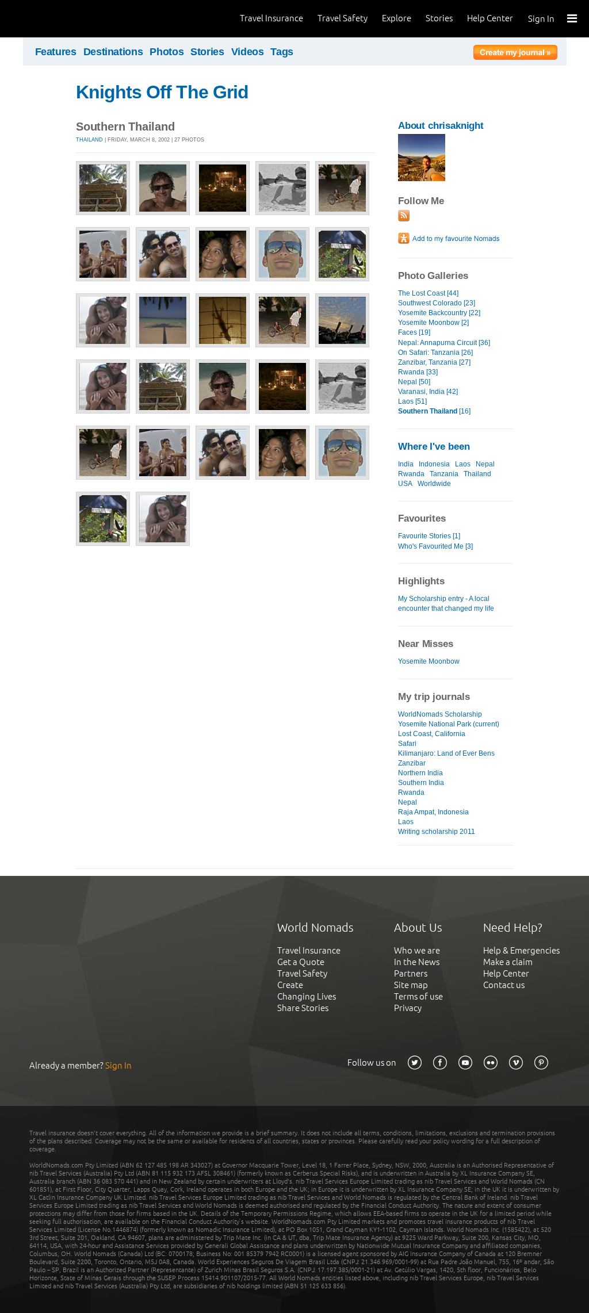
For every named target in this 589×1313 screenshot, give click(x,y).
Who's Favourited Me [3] (435, 546)
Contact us (504, 985)
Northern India (420, 773)
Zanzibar (412, 763)
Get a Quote (300, 962)
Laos (463, 464)
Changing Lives (306, 996)
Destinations (113, 52)
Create (290, 985)
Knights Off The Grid (162, 92)
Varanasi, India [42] (428, 392)
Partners (410, 973)
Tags (281, 52)
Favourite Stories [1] (429, 536)
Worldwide (434, 484)
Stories (439, 18)
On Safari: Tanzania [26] (435, 353)
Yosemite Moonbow (429, 661)
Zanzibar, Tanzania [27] (434, 362)
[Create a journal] (515, 54)
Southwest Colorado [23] (436, 303)
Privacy (408, 1008)
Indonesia (434, 464)
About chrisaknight (441, 125)
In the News (416, 962)
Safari (407, 744)
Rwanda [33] (418, 372)
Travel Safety (343, 18)
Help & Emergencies (521, 950)
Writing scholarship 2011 (436, 832)
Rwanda (411, 474)
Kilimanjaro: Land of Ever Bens (446, 753)
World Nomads (60, 18)
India (406, 464)
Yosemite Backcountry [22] (439, 313)
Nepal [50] (414, 382)
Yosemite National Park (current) (448, 724)
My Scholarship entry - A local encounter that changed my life (446, 604)
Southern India (421, 783)
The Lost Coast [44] (428, 293)
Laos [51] (412, 401)
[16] (434, 411)
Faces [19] (414, 332)
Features (56, 52)
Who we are (417, 950)
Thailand (89, 140)
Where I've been (434, 446)
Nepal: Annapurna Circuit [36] (444, 343)
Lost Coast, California (431, 734)
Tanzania (444, 474)
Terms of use (418, 996)
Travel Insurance (271, 18)
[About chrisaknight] (421, 178)
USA (405, 484)
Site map (411, 985)
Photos (166, 52)
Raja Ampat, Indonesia (433, 812)
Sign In (541, 19)
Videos (247, 52)
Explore (396, 18)
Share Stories (302, 1008)
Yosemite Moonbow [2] (433, 323)
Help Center (490, 18)
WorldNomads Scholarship (440, 714)
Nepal (485, 464)
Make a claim (508, 962)
